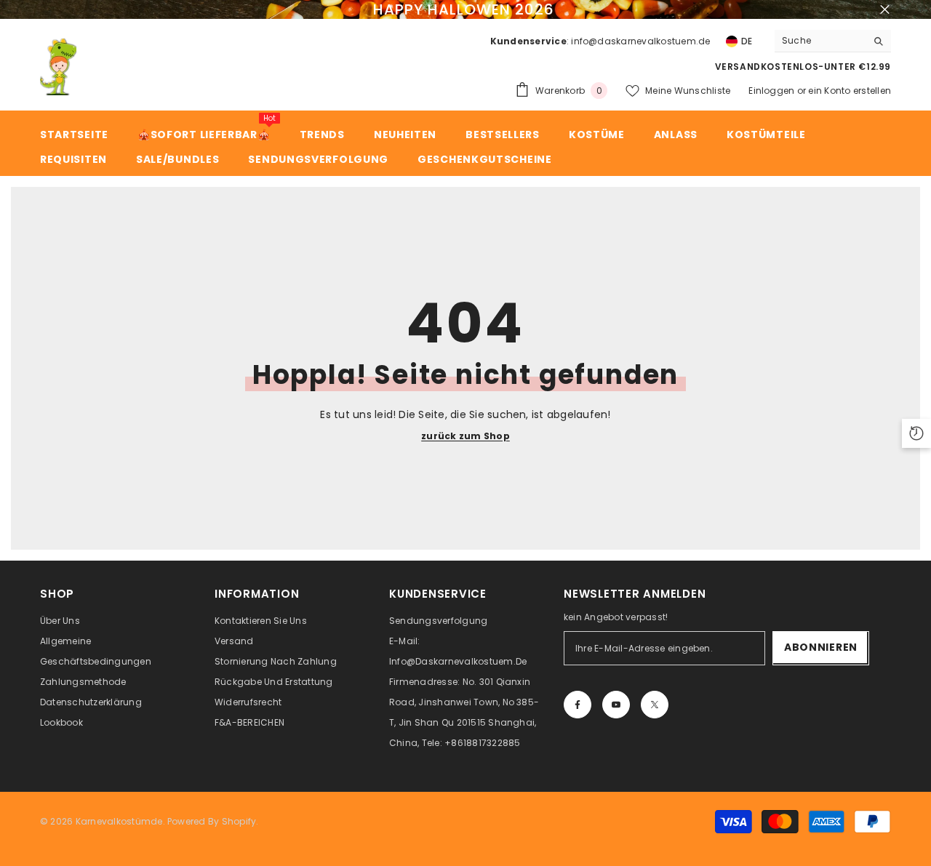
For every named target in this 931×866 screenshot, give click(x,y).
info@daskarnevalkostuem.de (640, 41)
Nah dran (885, 10)
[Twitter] (654, 704)
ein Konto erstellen (849, 90)
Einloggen (771, 90)
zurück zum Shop (465, 436)
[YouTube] (616, 704)
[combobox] (820, 41)
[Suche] (833, 41)
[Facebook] (577, 704)
